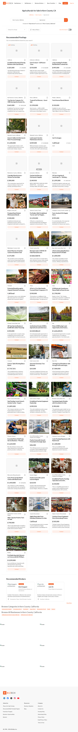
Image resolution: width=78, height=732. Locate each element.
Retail (48, 609)
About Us (40, 706)
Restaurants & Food (41, 609)
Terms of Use (41, 722)
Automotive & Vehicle (6, 609)
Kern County (38, 14)
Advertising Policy (42, 714)
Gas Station (25, 609)
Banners (5, 717)
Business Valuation (28, 706)
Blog (60, 3)
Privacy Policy (41, 717)
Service (53, 609)
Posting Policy (41, 711)
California (31, 14)
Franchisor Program (7, 711)
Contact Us (40, 708)
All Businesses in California (26, 614)
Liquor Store (32, 609)
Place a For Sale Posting (8, 706)
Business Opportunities (8, 714)
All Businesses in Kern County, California (10, 614)
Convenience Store (17, 609)
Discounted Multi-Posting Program (11, 708)
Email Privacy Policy (42, 720)
